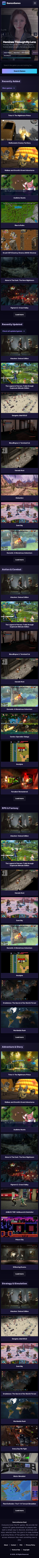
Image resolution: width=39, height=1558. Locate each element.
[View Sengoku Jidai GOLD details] (19, 402)
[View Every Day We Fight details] (19, 1436)
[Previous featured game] (4, 34)
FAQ (21, 1545)
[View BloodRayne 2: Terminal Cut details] (19, 430)
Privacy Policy (30, 1545)
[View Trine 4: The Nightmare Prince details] (19, 102)
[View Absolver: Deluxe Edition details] (19, 345)
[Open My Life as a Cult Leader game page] (19, 34)
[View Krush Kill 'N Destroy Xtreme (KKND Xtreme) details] (19, 240)
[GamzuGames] (11, 3)
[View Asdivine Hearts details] (19, 185)
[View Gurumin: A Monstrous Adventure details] (19, 540)
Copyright (26, 1550)
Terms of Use (16, 1550)
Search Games (19, 71)
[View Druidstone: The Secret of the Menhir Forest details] (19, 990)
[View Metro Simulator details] (19, 1463)
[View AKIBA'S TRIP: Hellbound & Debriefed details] (19, 1199)
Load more (19, 315)
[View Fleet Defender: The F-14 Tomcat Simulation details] (19, 1491)
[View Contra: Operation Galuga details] (19, 723)
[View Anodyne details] (19, 751)
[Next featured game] (35, 34)
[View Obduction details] (19, 485)
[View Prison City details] (19, 1226)
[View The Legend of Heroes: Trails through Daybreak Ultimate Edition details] (19, 373)
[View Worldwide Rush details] (19, 1017)
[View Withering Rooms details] (19, 1254)
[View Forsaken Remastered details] (19, 778)
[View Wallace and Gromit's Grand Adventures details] (19, 157)
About (6, 1545)
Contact (13, 1545)
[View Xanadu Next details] (19, 457)
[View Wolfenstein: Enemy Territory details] (19, 130)
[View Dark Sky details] (19, 512)
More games (7, 88)
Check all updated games (12, 331)
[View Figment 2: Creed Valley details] (19, 295)
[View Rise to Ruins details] (19, 212)
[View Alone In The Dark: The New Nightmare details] (19, 267)
